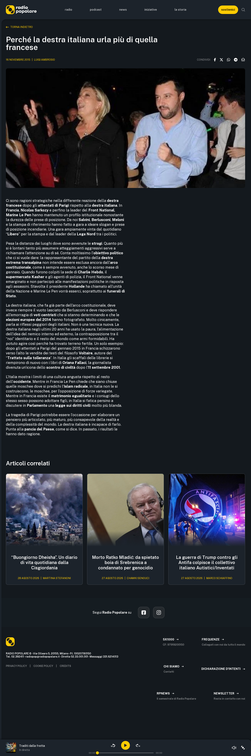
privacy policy (16, 666)
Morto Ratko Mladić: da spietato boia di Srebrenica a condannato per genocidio (125, 562)
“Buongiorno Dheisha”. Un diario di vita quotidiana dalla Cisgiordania (44, 562)
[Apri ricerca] (243, 10)
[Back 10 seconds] (113, 745)
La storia (180, 9)
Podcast (96, 9)
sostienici (228, 9)
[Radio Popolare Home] (21, 9)
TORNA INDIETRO (21, 27)
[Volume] (234, 748)
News (123, 9)
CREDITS (65, 666)
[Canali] (243, 748)
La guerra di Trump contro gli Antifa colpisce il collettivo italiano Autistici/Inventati (207, 562)
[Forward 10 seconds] (138, 745)
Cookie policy (43, 666)
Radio (68, 9)
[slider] (97, 752)
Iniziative (150, 9)
